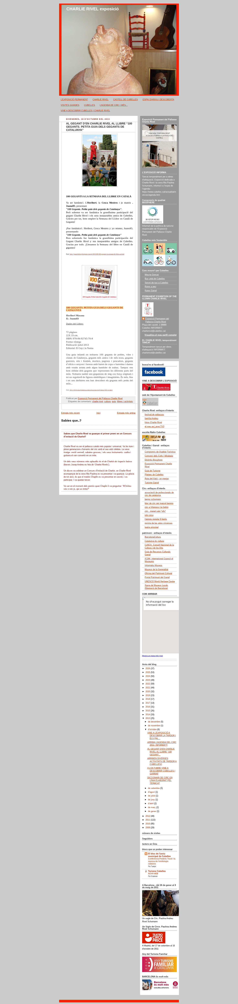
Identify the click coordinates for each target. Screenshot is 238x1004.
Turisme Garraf (152, 483)
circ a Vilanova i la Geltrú (156, 507)
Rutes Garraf (151, 291)
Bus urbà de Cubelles (155, 279)
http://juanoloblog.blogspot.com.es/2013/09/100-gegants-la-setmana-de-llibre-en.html (97, 254)
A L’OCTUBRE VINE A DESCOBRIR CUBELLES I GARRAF (161, 771)
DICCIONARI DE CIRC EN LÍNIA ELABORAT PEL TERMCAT (159, 781)
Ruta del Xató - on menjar (157, 479)
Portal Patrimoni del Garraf (157, 577)
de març (152, 807)
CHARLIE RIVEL (100, 99)
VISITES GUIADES (70, 105)
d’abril (151, 803)
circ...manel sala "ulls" (155, 511)
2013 (148, 718)
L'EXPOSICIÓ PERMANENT (74, 99)
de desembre (154, 722)
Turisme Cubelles (157, 871)
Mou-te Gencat (152, 275)
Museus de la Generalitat (156, 569)
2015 (148, 711)
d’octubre (152, 729)
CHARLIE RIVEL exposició (92, 8)
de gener (152, 811)
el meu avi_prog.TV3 (154, 426)
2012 (148, 816)
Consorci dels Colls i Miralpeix (159, 456)
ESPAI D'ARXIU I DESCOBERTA (158, 99)
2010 (148, 824)
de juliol (152, 796)
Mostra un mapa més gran (152, 656)
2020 (148, 691)
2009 (148, 827)
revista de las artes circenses (158, 523)
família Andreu (151, 418)
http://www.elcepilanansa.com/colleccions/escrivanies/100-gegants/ (91, 390)
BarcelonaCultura (153, 537)
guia (114, 401)
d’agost (151, 792)
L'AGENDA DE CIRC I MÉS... (114, 105)
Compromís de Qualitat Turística (160, 452)
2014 (148, 715)
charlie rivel (97, 401)
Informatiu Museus (153, 565)
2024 (148, 676)
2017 (148, 703)
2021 (148, 688)
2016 (148, 707)
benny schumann (153, 499)
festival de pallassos (154, 414)
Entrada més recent (70, 413)
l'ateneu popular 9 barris (156, 519)
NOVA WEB (153, 873)
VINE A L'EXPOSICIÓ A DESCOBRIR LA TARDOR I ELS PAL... (161, 736)
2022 (148, 684)
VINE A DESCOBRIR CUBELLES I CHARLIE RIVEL (85, 110)
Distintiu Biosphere (153, 460)
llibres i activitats (125, 401)
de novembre (154, 725)
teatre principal (152, 527)
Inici (98, 413)
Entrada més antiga (126, 413)
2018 (148, 699)
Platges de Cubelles (154, 475)
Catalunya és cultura (154, 541)
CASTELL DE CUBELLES (125, 99)
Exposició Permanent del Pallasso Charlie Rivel (157, 320)
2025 (148, 672)
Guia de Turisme (152, 471)
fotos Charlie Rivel (153, 422)
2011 (148, 820)
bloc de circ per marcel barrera (159, 503)
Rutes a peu (150, 286)
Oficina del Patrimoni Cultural (158, 573)
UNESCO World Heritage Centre (160, 581)
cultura (107, 401)
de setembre (154, 788)
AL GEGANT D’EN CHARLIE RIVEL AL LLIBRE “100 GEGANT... (161, 752)
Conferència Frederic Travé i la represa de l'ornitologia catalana (161, 861)
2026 (148, 668)
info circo (149, 515)
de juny (151, 800)
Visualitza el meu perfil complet (160, 335)
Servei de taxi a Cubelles (156, 283)
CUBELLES (89, 105)
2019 (148, 695)
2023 (148, 680)
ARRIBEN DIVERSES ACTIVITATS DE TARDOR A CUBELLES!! (162, 761)
